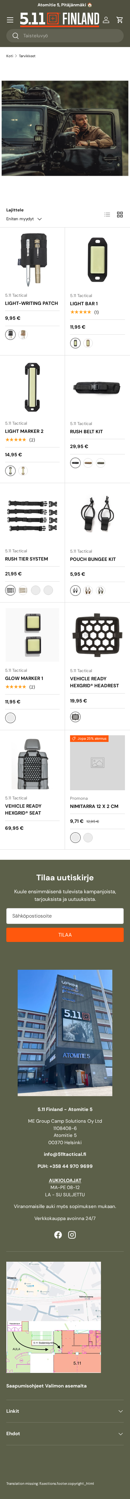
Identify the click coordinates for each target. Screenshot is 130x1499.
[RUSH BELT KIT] (97, 388)
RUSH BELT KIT (86, 431)
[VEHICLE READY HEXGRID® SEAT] (32, 762)
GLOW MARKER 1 (24, 678)
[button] (120, 20)
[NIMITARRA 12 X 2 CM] (97, 762)
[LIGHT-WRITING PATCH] (32, 260)
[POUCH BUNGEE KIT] (97, 515)
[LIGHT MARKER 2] (32, 388)
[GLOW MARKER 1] (32, 635)
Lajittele (15, 210)
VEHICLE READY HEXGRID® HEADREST (94, 682)
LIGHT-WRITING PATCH (31, 303)
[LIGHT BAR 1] (97, 260)
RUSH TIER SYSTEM (26, 559)
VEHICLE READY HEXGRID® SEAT (23, 809)
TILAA (65, 935)
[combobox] (65, 35)
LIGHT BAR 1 (84, 303)
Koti (9, 56)
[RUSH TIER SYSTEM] (32, 515)
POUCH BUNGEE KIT (93, 559)
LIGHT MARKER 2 (24, 431)
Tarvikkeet (27, 56)
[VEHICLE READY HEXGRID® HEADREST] (97, 635)
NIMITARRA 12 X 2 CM (94, 806)
